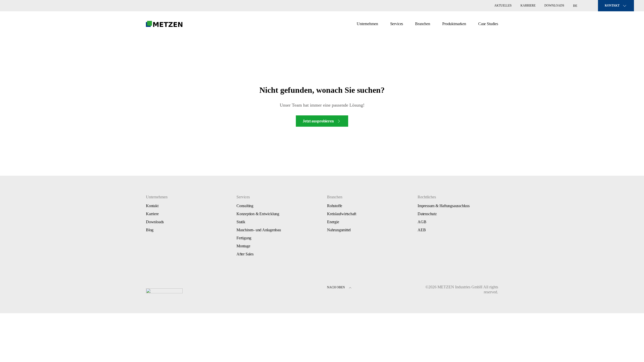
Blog (149, 230)
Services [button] (396, 24)
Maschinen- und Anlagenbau (258, 230)
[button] (350, 288)
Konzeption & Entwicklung (257, 214)
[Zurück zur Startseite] (164, 23)
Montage (243, 246)
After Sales (245, 254)
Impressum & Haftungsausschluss (444, 206)
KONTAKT (612, 5)
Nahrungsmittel (339, 230)
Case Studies (488, 24)
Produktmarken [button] (454, 24)
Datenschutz (427, 214)
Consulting (244, 206)
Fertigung (243, 238)
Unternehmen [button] (367, 24)
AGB (422, 222)
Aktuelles (503, 5)
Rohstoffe (334, 206)
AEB (422, 230)
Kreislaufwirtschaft (341, 214)
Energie (333, 222)
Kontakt (152, 206)
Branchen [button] (422, 24)
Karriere (528, 5)
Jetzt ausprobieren (318, 121)
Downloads (554, 5)
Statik (240, 222)
